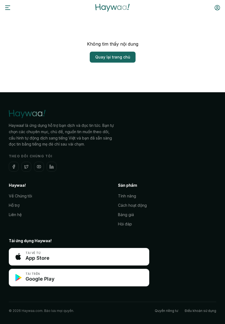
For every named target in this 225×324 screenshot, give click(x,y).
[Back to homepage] (112, 8)
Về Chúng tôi (20, 196)
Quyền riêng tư (166, 311)
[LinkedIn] (52, 167)
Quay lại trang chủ (112, 57)
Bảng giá (126, 214)
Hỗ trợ (14, 205)
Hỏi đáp (125, 224)
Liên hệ (15, 214)
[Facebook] (14, 167)
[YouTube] (39, 167)
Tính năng (127, 196)
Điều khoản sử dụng (200, 311)
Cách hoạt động (132, 205)
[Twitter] (26, 167)
